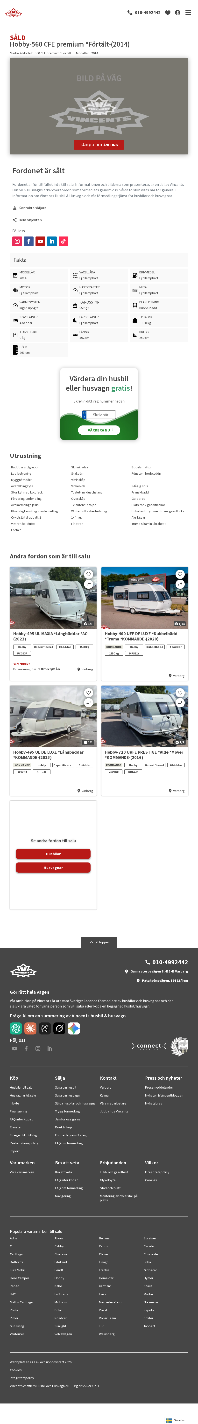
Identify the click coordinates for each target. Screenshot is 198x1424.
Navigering (63, 1196)
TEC (101, 1326)
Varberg (106, 1087)
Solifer (148, 1318)
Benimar (105, 1238)
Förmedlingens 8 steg (71, 1135)
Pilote (14, 1310)
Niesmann (151, 1302)
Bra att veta (63, 1172)
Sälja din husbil (65, 1087)
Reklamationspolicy (24, 1143)
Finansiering (18, 1111)
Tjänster (16, 1127)
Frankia (104, 1270)
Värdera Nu (99, 430)
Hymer (148, 1278)
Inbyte (14, 1103)
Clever (103, 1254)
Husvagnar (53, 867)
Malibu (148, 1294)
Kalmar (105, 1095)
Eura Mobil (17, 1270)
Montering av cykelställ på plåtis (119, 1198)
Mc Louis (61, 1302)
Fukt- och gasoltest (114, 1172)
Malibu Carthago (21, 1302)
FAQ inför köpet (21, 1119)
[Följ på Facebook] (29, 241)
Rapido (149, 1310)
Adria (13, 1238)
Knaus (148, 1286)
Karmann (105, 1286)
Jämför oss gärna (67, 1119)
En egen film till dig (23, 1135)
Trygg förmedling (67, 1111)
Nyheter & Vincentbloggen (164, 1095)
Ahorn (59, 1238)
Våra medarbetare (113, 1103)
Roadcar (61, 1318)
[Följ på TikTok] (63, 241)
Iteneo (14, 1286)
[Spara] (88, 574)
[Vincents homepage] (23, 976)
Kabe (58, 1286)
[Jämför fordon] (88, 584)
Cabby (59, 1246)
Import (15, 1151)
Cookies (151, 1180)
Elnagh (103, 1262)
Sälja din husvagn (67, 1095)
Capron (104, 1246)
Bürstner (150, 1238)
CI (11, 1246)
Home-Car (106, 1278)
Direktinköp (63, 1127)
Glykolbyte (108, 1180)
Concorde (151, 1254)
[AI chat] (16, 1028)
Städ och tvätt (110, 1188)
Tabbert (149, 1326)
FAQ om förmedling (69, 1143)
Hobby (59, 1278)
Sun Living (17, 1326)
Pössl (103, 1310)
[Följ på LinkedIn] (52, 241)
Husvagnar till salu (23, 1095)
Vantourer (17, 1334)
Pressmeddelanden (159, 1087)
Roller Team (107, 1318)
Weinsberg (107, 1334)
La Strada (61, 1294)
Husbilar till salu (21, 1087)
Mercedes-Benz (110, 1302)
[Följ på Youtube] (40, 241)
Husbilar (53, 853)
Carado (149, 1246)
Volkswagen (63, 1334)
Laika (102, 1294)
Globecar (150, 1270)
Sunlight (60, 1326)
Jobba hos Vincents (114, 1111)
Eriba (147, 1262)
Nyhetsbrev (153, 1103)
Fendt (59, 1270)
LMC (13, 1294)
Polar (58, 1310)
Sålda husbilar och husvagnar (76, 1103)
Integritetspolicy (157, 1172)
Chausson (62, 1254)
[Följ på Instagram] (17, 241)
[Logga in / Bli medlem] (178, 12)
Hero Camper (19, 1278)
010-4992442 (148, 12)
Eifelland (61, 1262)
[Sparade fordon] (168, 12)
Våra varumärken (22, 1172)
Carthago (16, 1254)
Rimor (14, 1318)
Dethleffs (16, 1262)
